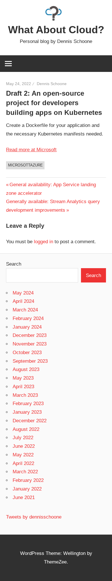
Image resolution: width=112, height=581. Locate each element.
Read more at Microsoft (31, 149)
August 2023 (26, 369)
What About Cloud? (56, 30)
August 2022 (26, 429)
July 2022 (23, 437)
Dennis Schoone (52, 83)
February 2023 (28, 403)
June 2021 (24, 497)
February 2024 (28, 318)
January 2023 (27, 412)
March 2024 (25, 310)
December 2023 (30, 335)
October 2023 (27, 352)
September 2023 (30, 361)
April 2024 (23, 301)
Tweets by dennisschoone (33, 517)
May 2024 (23, 293)
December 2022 (30, 420)
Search (13, 264)
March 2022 (25, 471)
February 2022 (28, 480)
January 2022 (27, 489)
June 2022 (24, 446)
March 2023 (25, 395)
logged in (43, 241)
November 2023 (30, 344)
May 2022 (23, 455)
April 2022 (23, 463)
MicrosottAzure (25, 165)
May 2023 (23, 378)
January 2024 (27, 327)
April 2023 (23, 386)
